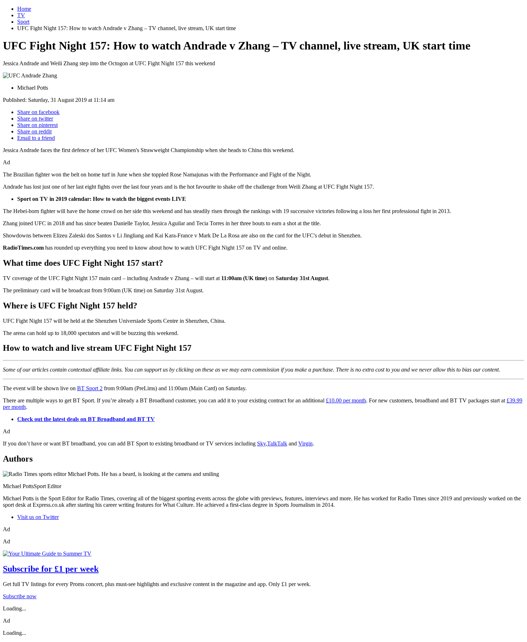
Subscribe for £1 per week (51, 568)
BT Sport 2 (90, 388)
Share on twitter (35, 118)
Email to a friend (36, 138)
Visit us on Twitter (38, 517)
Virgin (305, 443)
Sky (261, 443)
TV (21, 15)
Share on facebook (38, 112)
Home (24, 9)
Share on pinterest (37, 125)
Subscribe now (20, 596)
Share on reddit (34, 131)
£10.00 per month (346, 400)
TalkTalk (277, 443)
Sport (23, 22)
